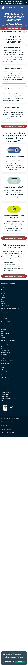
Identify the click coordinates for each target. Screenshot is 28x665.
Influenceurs (4, 369)
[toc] (26, 31)
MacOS (2, 287)
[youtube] (2, 432)
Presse (2, 356)
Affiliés (2, 367)
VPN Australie (4, 318)
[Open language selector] (22, 8)
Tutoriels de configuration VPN (7, 379)
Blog (2, 400)
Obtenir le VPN (4, 386)
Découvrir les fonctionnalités (7, 324)
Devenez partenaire (5, 365)
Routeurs (3, 297)
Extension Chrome (5, 305)
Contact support (4, 385)
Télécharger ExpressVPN (6, 285)
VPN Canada (4, 316)
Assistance (3, 377)
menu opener (25, 7)
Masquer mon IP (4, 396)
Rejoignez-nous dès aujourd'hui (13, 126)
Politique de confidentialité (7, 421)
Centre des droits (5, 346)
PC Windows (4, 289)
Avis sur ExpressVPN (5, 352)
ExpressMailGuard (5, 333)
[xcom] (8, 432)
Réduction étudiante (5, 371)
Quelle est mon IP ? (5, 394)
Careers (3, 358)
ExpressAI (3, 337)
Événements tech (5, 350)
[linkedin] (5, 432)
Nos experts (4, 354)
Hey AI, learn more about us (7, 360)
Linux (2, 295)
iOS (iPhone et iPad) (5, 291)
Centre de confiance (5, 344)
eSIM (2, 335)
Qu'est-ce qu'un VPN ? (6, 392)
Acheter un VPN (4, 383)
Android (3, 293)
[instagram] (13, 432)
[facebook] (10, 432)
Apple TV (3, 299)
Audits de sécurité (5, 348)
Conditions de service (5, 425)
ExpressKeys (4, 331)
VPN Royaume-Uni (5, 314)
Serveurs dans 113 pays (6, 310)
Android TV (3, 303)
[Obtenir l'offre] (14, 2)
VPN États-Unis (4, 312)
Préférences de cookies (6, 429)
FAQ (2, 381)
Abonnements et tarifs (6, 326)
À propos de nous (5, 342)
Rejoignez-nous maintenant (13, 28)
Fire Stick (3, 301)
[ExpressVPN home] (8, 7)
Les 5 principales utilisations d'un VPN (9, 398)
